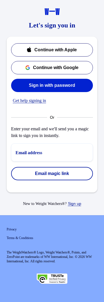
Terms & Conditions (20, 238)
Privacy (12, 229)
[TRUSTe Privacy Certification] (52, 279)
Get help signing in (29, 100)
